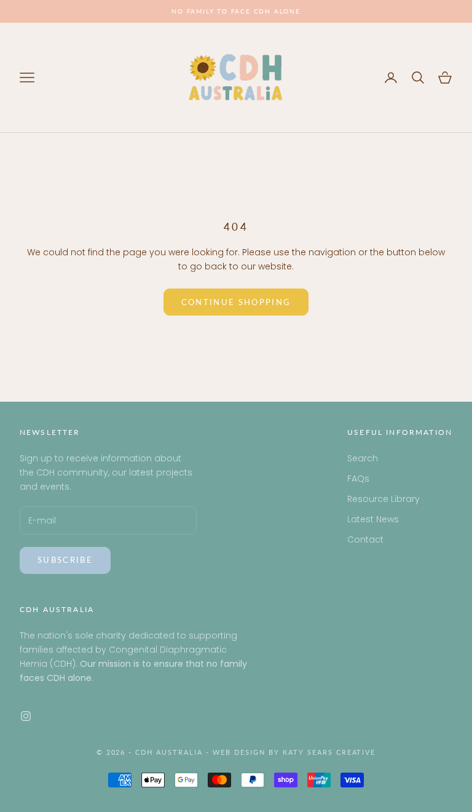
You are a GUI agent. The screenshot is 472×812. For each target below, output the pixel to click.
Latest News (373, 519)
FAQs (358, 478)
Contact (365, 539)
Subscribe (65, 560)
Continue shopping (236, 302)
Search (362, 458)
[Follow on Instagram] (26, 716)
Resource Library (383, 499)
